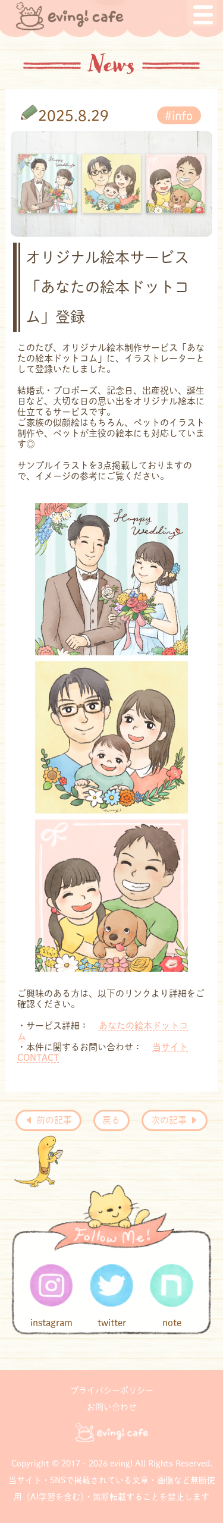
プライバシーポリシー (111, 1390)
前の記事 (53, 1120)
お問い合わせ (112, 1407)
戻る (111, 1120)
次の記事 (170, 1120)
